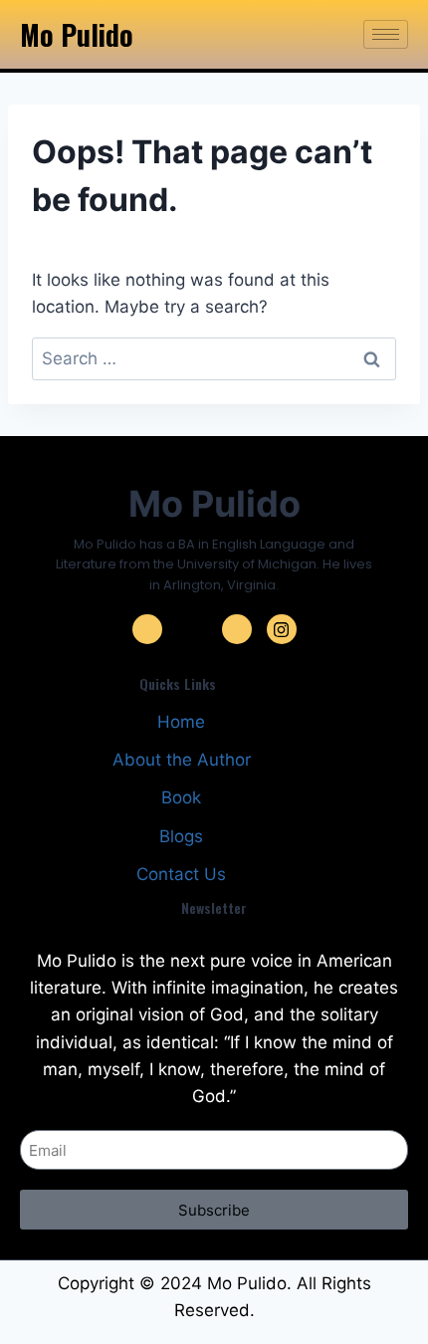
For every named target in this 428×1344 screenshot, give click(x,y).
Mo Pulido (76, 34)
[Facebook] (147, 629)
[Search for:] (214, 358)
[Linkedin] (237, 629)
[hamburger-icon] (385, 34)
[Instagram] (282, 629)
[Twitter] (192, 629)
